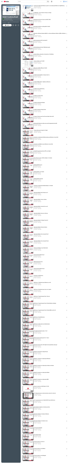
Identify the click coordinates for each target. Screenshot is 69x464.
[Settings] (61, 1)
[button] (11, 10)
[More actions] (18, 25)
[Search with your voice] (52, 1)
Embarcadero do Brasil (37, 6)
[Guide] (2, 1)
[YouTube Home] (6, 1)
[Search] (48, 1)
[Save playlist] (13, 25)
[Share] (16, 25)
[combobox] (32, 1)
